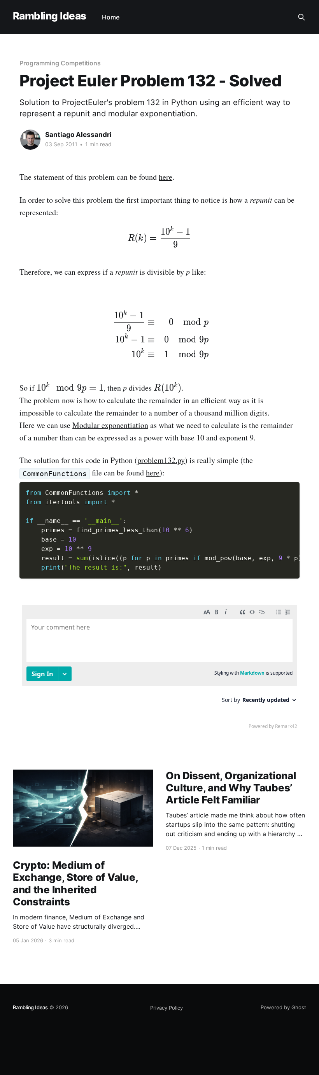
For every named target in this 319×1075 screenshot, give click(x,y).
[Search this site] (301, 17)
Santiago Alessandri (78, 135)
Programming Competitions (60, 63)
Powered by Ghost (283, 1007)
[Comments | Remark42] (159, 669)
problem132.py (161, 460)
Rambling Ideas (49, 16)
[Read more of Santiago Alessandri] (30, 140)
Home (110, 17)
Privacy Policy (166, 1008)
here (165, 177)
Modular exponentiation (110, 425)
